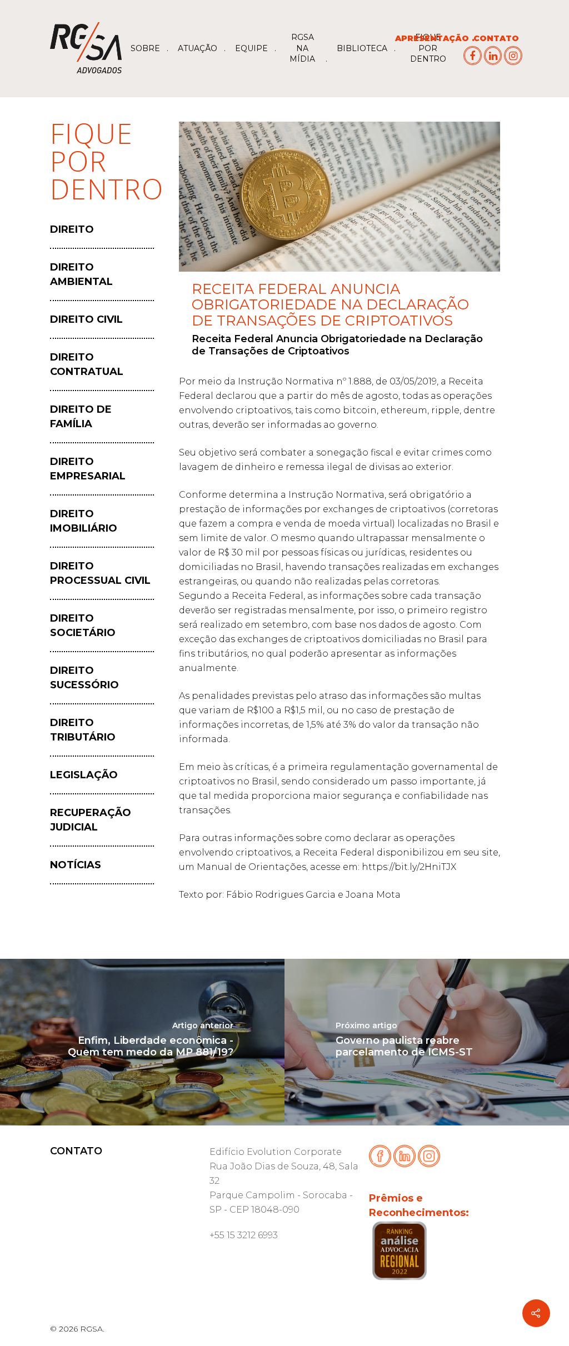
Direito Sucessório (84, 677)
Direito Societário (83, 625)
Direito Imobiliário (83, 521)
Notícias (75, 865)
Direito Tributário (83, 730)
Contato (496, 38)
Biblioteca (362, 48)
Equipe (251, 48)
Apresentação (432, 38)
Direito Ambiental (81, 274)
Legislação (84, 775)
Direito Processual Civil (100, 573)
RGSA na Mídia (302, 48)
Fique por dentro (428, 48)
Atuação (197, 48)
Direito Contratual (86, 364)
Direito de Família (81, 416)
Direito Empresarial (88, 469)
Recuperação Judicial (90, 820)
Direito (72, 229)
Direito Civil (86, 319)
